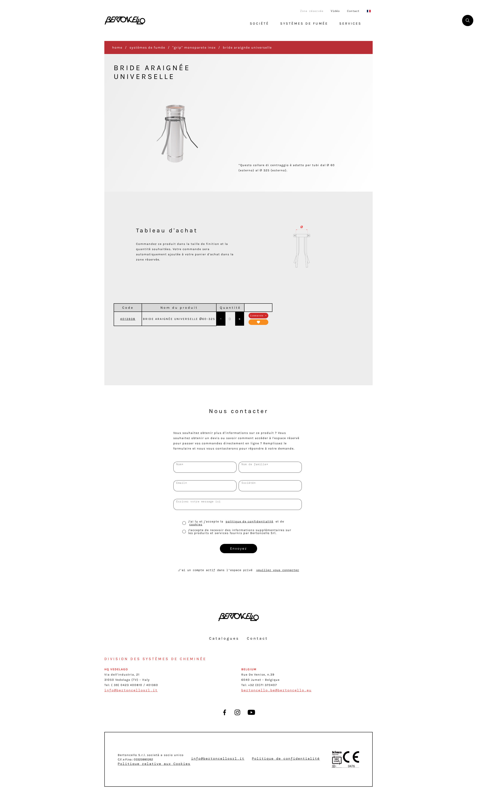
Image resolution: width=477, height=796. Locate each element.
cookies (195, 524)
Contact (353, 11)
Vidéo (335, 11)
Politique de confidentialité (286, 758)
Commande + (258, 315)
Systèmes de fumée (147, 47)
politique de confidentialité (249, 521)
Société (259, 23)
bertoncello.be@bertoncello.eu (276, 690)
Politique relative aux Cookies (154, 764)
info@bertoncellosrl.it (131, 690)
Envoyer (238, 548)
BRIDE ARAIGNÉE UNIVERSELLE (247, 47)
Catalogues (224, 638)
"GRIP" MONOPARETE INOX (194, 47)
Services (350, 23)
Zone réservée (311, 11)
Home (117, 47)
